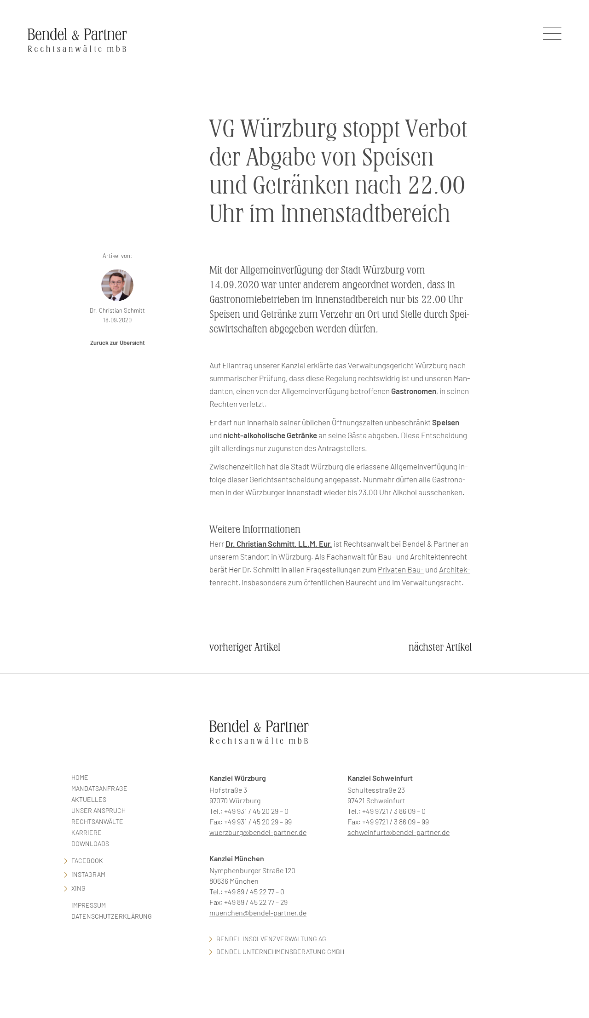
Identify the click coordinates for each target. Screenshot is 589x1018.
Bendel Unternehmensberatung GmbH (280, 951)
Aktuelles (88, 799)
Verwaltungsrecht (432, 582)
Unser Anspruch (98, 810)
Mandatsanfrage (99, 788)
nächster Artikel (440, 647)
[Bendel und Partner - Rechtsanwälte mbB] (77, 40)
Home (79, 777)
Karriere (86, 832)
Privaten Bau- (401, 569)
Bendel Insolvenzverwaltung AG (271, 939)
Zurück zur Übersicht (117, 342)
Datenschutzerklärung (111, 916)
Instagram (88, 874)
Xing (78, 888)
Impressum (88, 905)
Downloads (90, 843)
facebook (87, 860)
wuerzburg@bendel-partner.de (257, 832)
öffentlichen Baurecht (340, 582)
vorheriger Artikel (244, 647)
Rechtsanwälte (97, 821)
